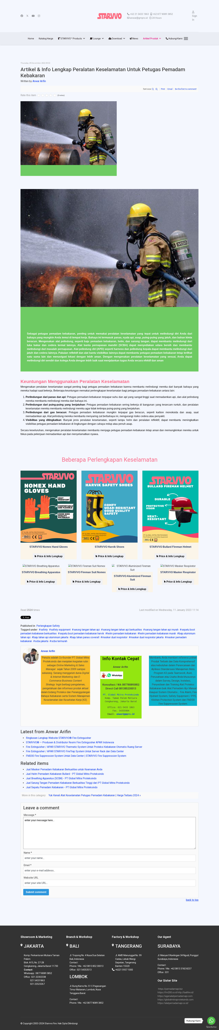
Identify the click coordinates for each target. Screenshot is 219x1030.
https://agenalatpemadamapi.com (175, 996)
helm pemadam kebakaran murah (157, 633)
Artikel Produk (150, 38)
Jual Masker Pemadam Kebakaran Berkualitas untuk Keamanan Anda (64, 769)
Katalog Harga (46, 38)
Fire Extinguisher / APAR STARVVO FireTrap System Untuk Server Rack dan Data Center (75, 751)
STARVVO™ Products (71, 38)
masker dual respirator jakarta (147, 637)
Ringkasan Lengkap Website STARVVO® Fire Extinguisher (58, 737)
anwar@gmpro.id (139, 18)
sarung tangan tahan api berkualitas (122, 629)
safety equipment (61, 629)
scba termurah (59, 641)
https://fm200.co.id (167, 992)
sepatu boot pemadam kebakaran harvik (82, 633)
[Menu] (185, 38)
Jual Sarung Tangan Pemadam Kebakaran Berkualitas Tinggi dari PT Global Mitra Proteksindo (78, 782)
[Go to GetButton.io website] (211, 1027)
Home (31, 38)
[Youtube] (33, 15)
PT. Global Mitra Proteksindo (121, 694)
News (135, 38)
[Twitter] (27, 15)
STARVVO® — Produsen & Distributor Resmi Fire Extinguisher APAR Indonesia (70, 742)
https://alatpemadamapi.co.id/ (173, 1003)
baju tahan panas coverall (85, 637)
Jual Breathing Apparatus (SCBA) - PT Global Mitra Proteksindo (61, 778)
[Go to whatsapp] (211, 1021)
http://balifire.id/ (185, 992)
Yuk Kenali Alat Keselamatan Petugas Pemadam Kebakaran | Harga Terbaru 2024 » (95, 795)
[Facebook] (22, 15)
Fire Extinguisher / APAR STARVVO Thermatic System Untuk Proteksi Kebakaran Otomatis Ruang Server (84, 746)
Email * (27, 865)
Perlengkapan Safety (48, 625)
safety (44, 629)
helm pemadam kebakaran (121, 633)
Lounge (97, 38)
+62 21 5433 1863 (139, 14)
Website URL (31, 877)
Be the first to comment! (186, 89)
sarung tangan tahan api (87, 629)
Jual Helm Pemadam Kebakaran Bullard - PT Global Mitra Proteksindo (65, 773)
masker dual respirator (114, 637)
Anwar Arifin (39, 81)
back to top (192, 899)
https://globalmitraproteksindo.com (176, 999)
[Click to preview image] (109, 138)
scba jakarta (41, 641)
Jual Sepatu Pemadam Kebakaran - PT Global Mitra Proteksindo (61, 787)
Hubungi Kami (175, 38)
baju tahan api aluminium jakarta (51, 637)
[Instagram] (39, 15)
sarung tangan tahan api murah (161, 629)
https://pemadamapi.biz (170, 989)
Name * (28, 852)
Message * (30, 815)
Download (116, 38)
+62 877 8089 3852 (163, 14)
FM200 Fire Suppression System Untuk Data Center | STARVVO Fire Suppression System (76, 755)
